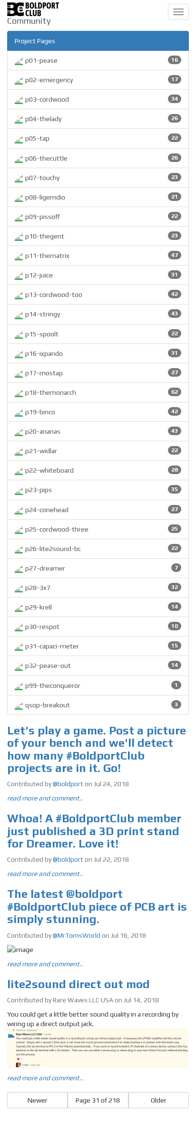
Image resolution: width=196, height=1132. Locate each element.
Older (159, 1100)
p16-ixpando (101, 353)
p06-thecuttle (101, 158)
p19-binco (101, 412)
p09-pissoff (101, 216)
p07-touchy (101, 177)
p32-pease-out (101, 665)
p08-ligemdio (101, 197)
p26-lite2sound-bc (101, 548)
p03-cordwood (101, 99)
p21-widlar (101, 451)
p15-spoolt (101, 334)
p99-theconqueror (101, 685)
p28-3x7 (101, 587)
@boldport (68, 784)
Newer (38, 1100)
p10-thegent (101, 236)
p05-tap (101, 138)
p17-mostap (101, 373)
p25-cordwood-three (101, 529)
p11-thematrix (101, 255)
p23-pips (101, 490)
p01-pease (101, 60)
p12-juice (101, 275)
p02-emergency (101, 80)
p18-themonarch (101, 392)
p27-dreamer (101, 568)
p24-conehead (101, 510)
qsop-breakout (101, 705)
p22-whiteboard (101, 470)
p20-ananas (101, 431)
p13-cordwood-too (101, 294)
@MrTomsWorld (76, 935)
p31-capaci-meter (101, 646)
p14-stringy (101, 314)
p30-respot (101, 626)
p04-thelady (101, 119)
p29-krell (101, 607)
